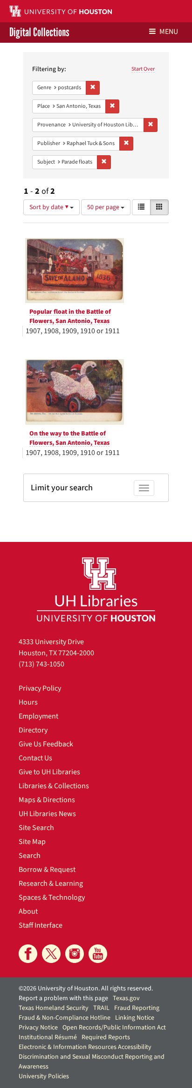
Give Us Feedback (46, 744)
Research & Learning (51, 883)
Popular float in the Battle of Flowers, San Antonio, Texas (70, 316)
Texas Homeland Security (54, 1008)
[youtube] (98, 953)
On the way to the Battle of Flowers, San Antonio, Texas (69, 438)
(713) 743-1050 (41, 664)
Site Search (36, 828)
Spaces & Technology (52, 897)
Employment (38, 716)
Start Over (143, 69)
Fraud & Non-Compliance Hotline (64, 1017)
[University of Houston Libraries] (96, 589)
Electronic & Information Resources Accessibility (85, 1047)
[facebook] (28, 953)
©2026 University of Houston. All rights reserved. (86, 988)
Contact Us (35, 758)
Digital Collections (39, 32)
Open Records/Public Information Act (114, 1027)
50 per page (104, 207)
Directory (33, 730)
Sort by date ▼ (49, 207)
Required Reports (106, 1037)
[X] (51, 953)
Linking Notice (134, 1017)
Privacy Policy (40, 688)
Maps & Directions (47, 800)
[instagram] (74, 953)
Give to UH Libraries (49, 772)
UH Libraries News (47, 814)
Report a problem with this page (63, 998)
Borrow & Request (47, 869)
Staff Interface (40, 925)
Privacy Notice (38, 1027)
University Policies (44, 1076)
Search (30, 856)
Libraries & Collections (54, 786)
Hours (28, 702)
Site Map (32, 842)
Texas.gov (126, 998)
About (28, 911)
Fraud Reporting (136, 1008)
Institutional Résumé (48, 1037)
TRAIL (101, 1008)
